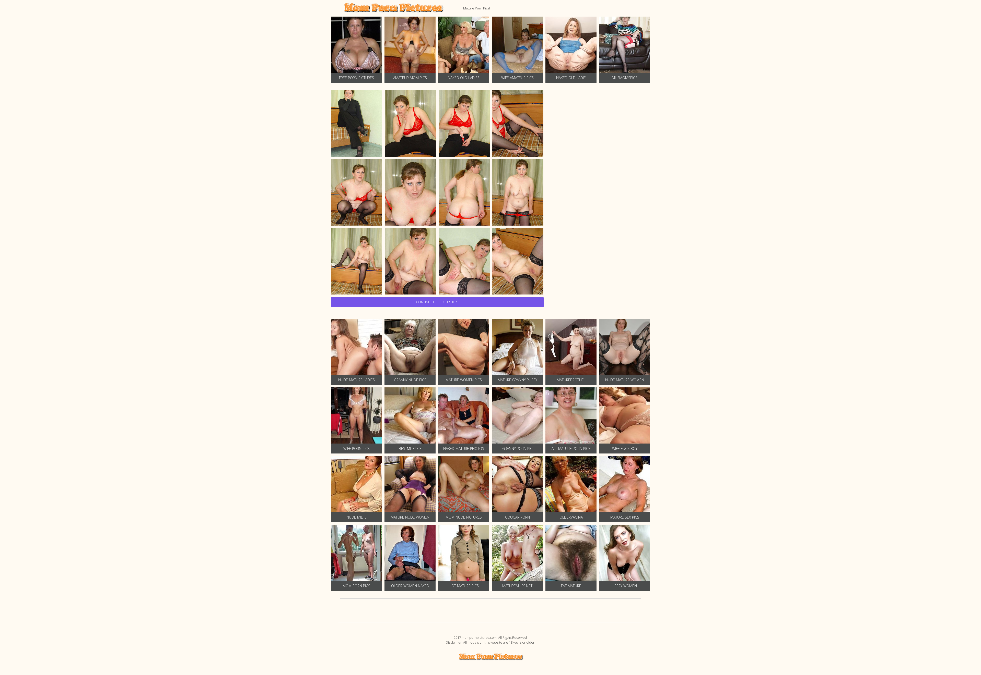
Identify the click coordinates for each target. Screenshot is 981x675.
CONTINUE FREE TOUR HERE (437, 302)
